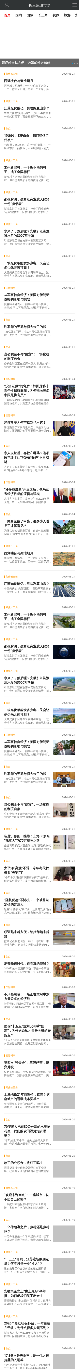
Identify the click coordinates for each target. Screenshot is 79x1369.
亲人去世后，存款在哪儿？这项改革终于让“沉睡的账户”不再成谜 (26, 457)
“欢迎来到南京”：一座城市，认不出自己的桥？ (26, 1195)
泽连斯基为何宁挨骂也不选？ (25, 422)
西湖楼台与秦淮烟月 (18, 80)
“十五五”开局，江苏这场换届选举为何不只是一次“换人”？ (26, 1259)
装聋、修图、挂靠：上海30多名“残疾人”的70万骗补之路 (27, 838)
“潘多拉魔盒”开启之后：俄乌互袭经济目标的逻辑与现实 (26, 491)
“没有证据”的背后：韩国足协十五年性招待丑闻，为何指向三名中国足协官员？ (26, 390)
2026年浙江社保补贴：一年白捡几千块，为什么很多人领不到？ (27, 1323)
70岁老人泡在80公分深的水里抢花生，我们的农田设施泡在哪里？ (27, 1130)
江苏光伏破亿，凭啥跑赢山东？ (26, 108)
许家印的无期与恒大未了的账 (25, 326)
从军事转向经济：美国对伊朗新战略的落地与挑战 (26, 297)
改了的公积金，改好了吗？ (23, 1162)
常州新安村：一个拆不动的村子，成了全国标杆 (25, 169)
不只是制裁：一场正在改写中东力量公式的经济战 (26, 996)
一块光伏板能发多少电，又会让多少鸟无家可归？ (26, 265)
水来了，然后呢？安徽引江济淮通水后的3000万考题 (26, 233)
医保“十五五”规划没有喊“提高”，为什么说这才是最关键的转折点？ (27, 1030)
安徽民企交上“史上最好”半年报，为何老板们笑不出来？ (25, 1290)
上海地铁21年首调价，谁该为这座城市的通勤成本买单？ (27, 1096)
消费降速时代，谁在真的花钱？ (26, 963)
